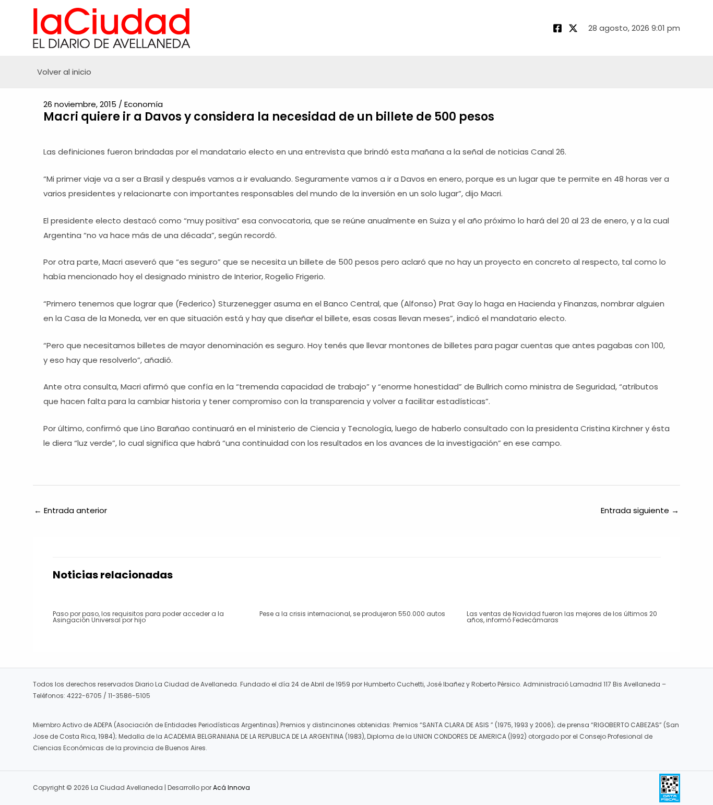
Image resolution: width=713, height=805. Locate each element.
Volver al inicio (64, 71)
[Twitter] (573, 28)
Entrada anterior (70, 510)
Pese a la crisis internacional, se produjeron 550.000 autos (352, 613)
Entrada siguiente (640, 510)
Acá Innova (231, 787)
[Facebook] (557, 28)
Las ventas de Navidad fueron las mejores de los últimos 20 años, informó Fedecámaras (562, 616)
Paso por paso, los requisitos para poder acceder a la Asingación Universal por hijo (138, 616)
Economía (143, 104)
